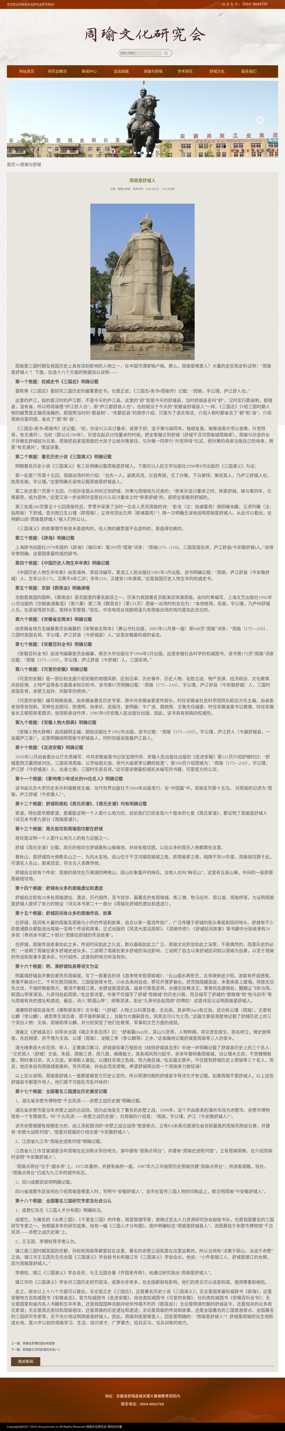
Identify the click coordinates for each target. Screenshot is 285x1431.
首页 (11, 164)
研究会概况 (57, 71)
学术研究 (185, 71)
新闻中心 (89, 71)
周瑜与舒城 (153, 71)
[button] (135, 153)
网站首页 (26, 71)
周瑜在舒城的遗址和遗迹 (39, 1343)
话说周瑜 (121, 71)
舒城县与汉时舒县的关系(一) (41, 1349)
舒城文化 (216, 71)
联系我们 (248, 71)
